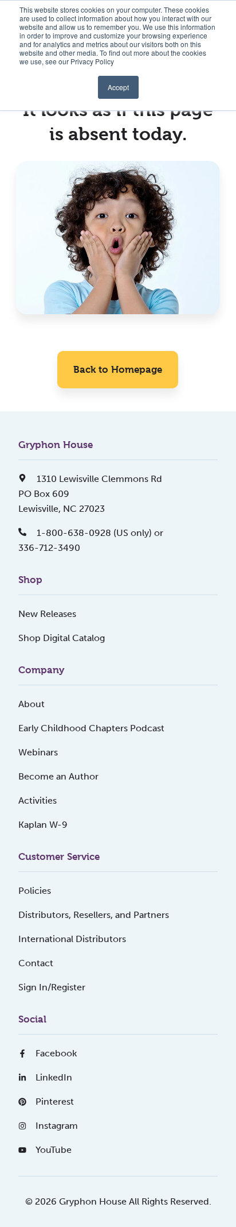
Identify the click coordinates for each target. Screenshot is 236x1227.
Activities (37, 800)
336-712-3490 (49, 547)
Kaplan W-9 (43, 824)
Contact (35, 963)
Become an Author (58, 776)
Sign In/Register (51, 987)
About (31, 704)
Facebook (56, 1053)
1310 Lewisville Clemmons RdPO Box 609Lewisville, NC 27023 (90, 493)
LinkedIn (54, 1077)
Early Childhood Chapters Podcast (91, 728)
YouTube (54, 1149)
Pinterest (55, 1101)
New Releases (47, 613)
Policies (34, 890)
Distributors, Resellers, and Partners (93, 914)
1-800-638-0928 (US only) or (98, 532)
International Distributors (72, 938)
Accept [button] (118, 87)
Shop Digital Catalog (61, 637)
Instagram (57, 1125)
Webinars (38, 752)
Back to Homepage (117, 369)
